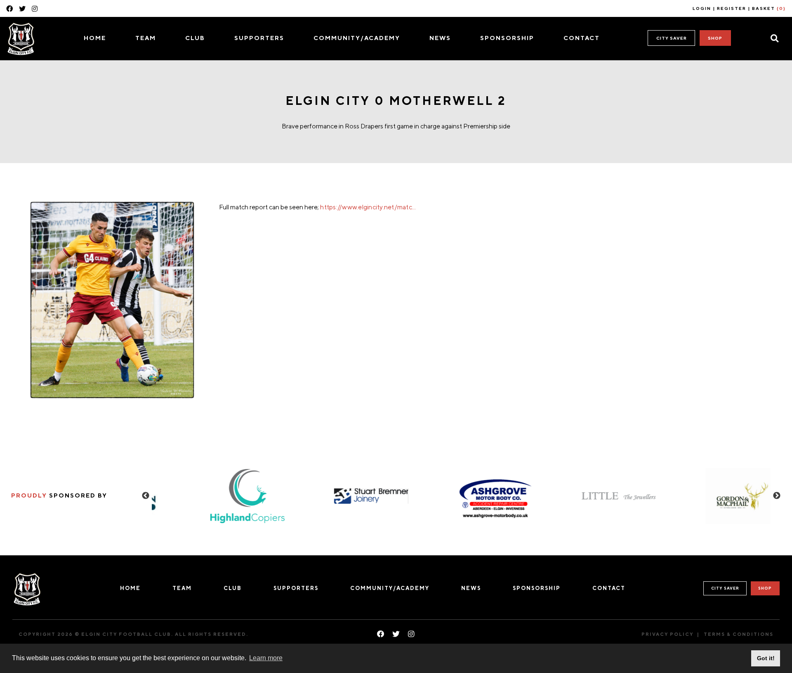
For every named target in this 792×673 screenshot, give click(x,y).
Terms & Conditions (738, 634)
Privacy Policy (667, 634)
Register (731, 8)
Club (195, 37)
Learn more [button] (266, 657)
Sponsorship (507, 37)
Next (777, 496)
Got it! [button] (766, 658)
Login (702, 8)
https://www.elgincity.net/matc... (368, 207)
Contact (581, 37)
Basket (769, 8)
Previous (145, 496)
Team (145, 37)
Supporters (259, 37)
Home (95, 37)
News (440, 37)
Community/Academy (357, 37)
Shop (715, 38)
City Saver (671, 38)
